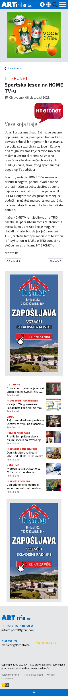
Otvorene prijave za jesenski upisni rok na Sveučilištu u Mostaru (25, 389)
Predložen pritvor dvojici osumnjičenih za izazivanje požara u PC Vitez (24, 438)
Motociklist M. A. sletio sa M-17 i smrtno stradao (23, 470)
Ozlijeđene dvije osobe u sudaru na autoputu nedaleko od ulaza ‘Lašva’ (25, 486)
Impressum (7, 678)
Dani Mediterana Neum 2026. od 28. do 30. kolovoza (25, 454)
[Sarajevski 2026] (34, 35)
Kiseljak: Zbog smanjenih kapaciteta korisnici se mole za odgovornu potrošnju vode (25, 405)
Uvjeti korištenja (10, 674)
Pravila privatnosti (33, 674)
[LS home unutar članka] (34, 322)
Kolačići (51, 674)
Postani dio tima (46, 642)
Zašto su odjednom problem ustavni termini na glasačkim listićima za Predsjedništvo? (25, 421)
